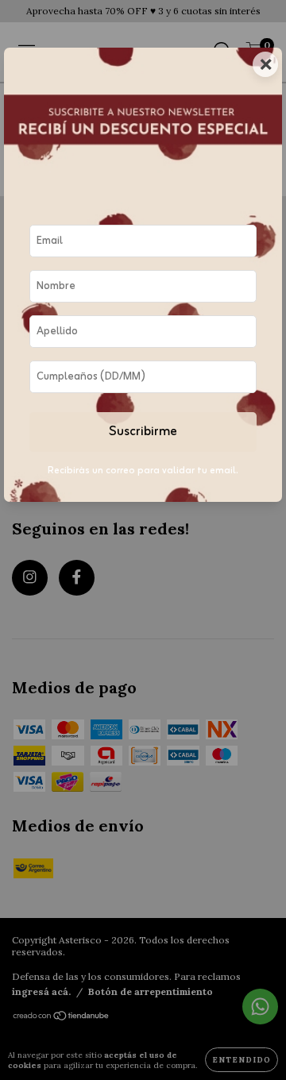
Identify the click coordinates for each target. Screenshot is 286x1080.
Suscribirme (143, 432)
